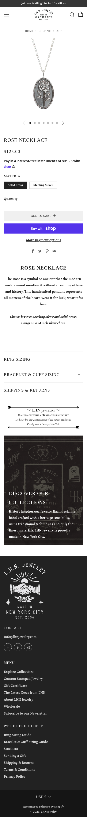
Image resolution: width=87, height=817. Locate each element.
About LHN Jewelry (18, 699)
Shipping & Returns (19, 763)
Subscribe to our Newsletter (25, 713)
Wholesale (12, 706)
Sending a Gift (15, 756)
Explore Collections (19, 672)
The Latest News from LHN (24, 693)
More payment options (43, 240)
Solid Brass (15, 185)
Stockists (11, 749)
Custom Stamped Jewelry (23, 679)
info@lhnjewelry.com (20, 637)
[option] (43, 77)
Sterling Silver (43, 185)
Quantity (11, 199)
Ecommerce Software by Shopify (43, 806)
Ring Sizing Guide (17, 735)
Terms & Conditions (19, 770)
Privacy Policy (14, 776)
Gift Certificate (15, 686)
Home (29, 31)
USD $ (41, 797)
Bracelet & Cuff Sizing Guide (26, 742)
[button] (30, 123)
